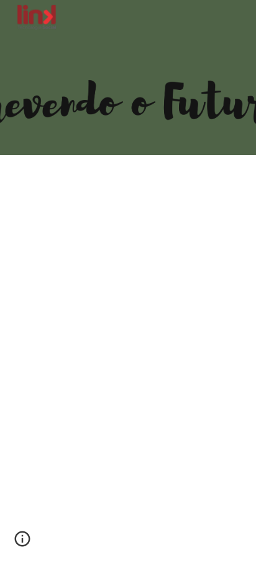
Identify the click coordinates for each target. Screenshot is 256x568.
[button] (22, 543)
